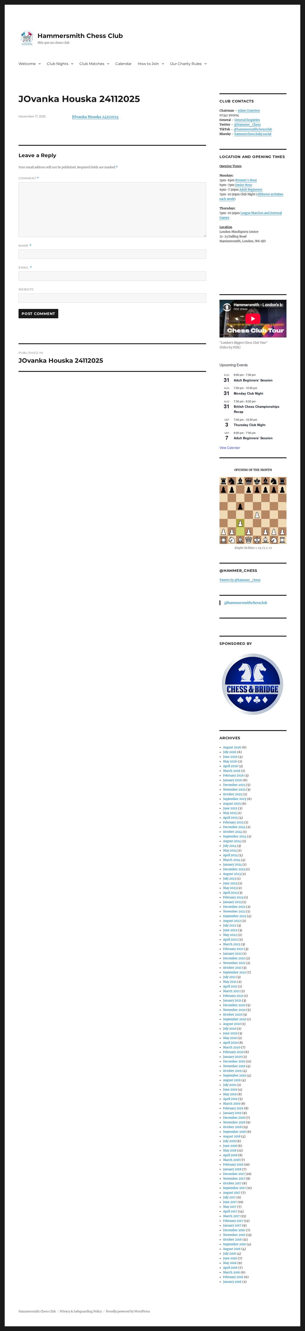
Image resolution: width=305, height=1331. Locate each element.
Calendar (123, 64)
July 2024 (229, 846)
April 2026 (230, 766)
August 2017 (231, 1193)
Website (26, 289)
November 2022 (234, 911)
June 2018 (230, 1146)
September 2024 (234, 836)
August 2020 (232, 1024)
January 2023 (232, 902)
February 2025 (233, 822)
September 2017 (234, 1188)
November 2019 (234, 1066)
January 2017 (232, 1225)
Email (25, 267)
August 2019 (232, 1080)
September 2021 (234, 972)
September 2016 (234, 1244)
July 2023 (229, 879)
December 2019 (234, 1061)
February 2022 (233, 949)
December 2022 (234, 907)
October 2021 (232, 968)
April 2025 (230, 818)
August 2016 (232, 1249)
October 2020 (232, 1014)
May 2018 (229, 1150)
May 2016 (230, 1263)
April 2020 (230, 1043)
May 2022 (230, 935)
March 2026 (231, 771)
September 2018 (234, 1132)
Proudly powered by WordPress (128, 1311)
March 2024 (231, 860)
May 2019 (230, 1094)
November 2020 (234, 1010)
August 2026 (232, 747)
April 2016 (230, 1268)
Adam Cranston (249, 110)
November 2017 (234, 1179)
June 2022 (230, 930)
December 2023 (234, 869)
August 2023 (232, 874)
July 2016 (229, 1254)
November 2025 (234, 790)
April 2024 (230, 855)
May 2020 (230, 1038)
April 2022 (230, 939)
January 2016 (232, 1282)
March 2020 (231, 1047)
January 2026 (232, 780)
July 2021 (229, 977)
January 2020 (232, 1057)
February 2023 (233, 897)
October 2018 (232, 1127)
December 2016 (234, 1230)
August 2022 (232, 921)
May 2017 (229, 1207)
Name (25, 246)
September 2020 (234, 1019)
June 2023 (230, 883)
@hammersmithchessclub (253, 129)
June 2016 (230, 1258)
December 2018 (234, 1118)
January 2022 (232, 954)
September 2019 (234, 1075)
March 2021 (231, 991)
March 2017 (231, 1216)
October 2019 (232, 1071)
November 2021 (234, 963)
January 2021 (232, 1000)
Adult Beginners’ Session (253, 380)
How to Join (148, 64)
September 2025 (234, 799)
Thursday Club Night (249, 425)
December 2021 (234, 958)
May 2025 (230, 813)
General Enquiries (247, 120)
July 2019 (229, 1085)
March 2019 (231, 1104)
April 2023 (230, 893)
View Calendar (229, 447)
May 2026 (230, 761)
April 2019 (230, 1099)
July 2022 (229, 925)
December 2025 (234, 785)
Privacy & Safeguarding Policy (81, 1311)
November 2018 (234, 1122)
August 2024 (232, 841)
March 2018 (231, 1160)
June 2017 (230, 1202)
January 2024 (232, 865)
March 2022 (231, 944)
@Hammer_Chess (247, 125)
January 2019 (232, 1113)
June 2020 (230, 1033)
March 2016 (231, 1272)
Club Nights (57, 64)
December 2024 (234, 827)
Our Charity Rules (186, 64)
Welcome (27, 64)
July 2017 (229, 1197)
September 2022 (234, 916)
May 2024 (230, 850)
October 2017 (232, 1183)
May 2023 (230, 888)
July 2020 (229, 1029)
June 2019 (230, 1089)
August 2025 (232, 804)
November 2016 (234, 1235)
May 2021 (229, 982)
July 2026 (229, 752)
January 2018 (232, 1169)
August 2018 (231, 1136)
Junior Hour (243, 185)
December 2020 (234, 1005)
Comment (29, 178)
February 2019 (233, 1108)
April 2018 (230, 1155)
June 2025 (230, 808)
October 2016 (232, 1239)
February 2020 (233, 1052)
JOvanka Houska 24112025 (95, 117)
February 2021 (233, 996)
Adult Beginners (250, 190)
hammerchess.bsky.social (252, 134)
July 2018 (229, 1141)
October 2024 (232, 832)
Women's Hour (246, 180)
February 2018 (233, 1164)
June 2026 (230, 757)
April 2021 (230, 986)
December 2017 (234, 1174)
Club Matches (91, 64)
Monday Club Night (248, 393)
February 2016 (233, 1277)
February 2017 (233, 1221)
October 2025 (232, 794)
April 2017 (230, 1211)
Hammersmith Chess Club (80, 36)
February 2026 (233, 775)
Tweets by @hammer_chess (240, 580)
